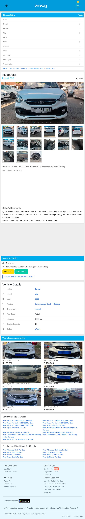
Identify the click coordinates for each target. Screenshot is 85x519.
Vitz (53, 68)
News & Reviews (10, 487)
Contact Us (8, 484)
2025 (37, 299)
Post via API (48, 475)
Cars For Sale (14, 68)
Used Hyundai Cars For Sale (54, 487)
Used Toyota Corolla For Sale (13, 457)
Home (5, 68)
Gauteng (24, 68)
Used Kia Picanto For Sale (51, 457)
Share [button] (81, 78)
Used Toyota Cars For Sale (53, 481)
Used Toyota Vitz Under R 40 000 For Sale (17, 420)
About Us (7, 481)
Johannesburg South (36, 68)
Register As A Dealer (51, 472)
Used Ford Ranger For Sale (52, 452)
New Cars (47, 492)
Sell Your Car (51, 469)
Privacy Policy (78, 516)
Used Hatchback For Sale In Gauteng (16, 432)
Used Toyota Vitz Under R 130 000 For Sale (57, 423)
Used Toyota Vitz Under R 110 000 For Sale (57, 420)
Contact (9, 271)
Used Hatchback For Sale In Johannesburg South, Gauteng (60, 429)
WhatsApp (22, 271)
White (37, 329)
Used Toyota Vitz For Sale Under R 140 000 (18, 439)
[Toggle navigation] (78, 8)
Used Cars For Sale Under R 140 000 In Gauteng (59, 434)
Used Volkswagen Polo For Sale (14, 450)
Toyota (47, 68)
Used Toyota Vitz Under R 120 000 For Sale (18, 423)
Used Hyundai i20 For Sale (12, 455)
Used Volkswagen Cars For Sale (55, 484)
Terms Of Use (66, 516)
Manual (38, 309)
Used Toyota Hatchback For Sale (14, 427)
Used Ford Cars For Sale (52, 489)
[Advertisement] (42, 189)
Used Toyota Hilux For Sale (12, 452)
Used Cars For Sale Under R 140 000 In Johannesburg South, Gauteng (22, 436)
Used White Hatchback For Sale (53, 425)
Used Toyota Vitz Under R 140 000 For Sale (18, 425)
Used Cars (7, 469)
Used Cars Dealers (10, 472)
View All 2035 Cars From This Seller (18, 277)
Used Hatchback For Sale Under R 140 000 (57, 432)
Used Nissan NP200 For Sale (52, 455)
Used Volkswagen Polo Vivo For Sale (55, 450)
